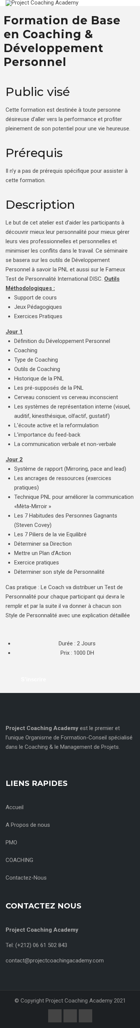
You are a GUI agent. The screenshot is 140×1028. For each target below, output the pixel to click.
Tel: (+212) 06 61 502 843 (36, 945)
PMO (11, 842)
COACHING (19, 860)
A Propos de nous (28, 825)
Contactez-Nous (26, 877)
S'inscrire (33, 679)
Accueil (15, 807)
